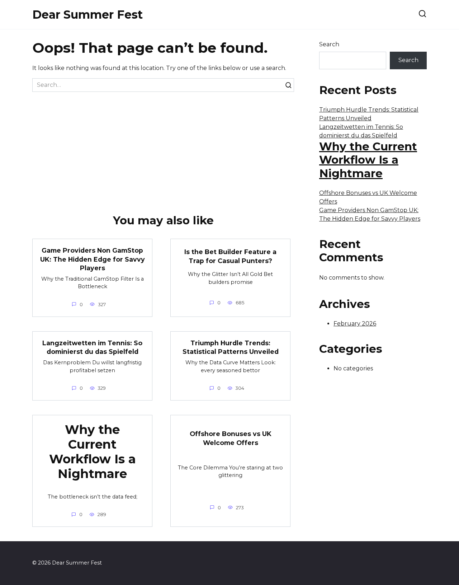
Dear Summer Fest (87, 15)
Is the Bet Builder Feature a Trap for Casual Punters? (230, 256)
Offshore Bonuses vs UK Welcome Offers (230, 438)
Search (329, 44)
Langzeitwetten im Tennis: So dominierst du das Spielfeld (92, 347)
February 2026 (354, 323)
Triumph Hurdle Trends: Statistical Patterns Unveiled (231, 347)
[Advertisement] (163, 145)
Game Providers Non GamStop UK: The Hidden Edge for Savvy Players (92, 259)
